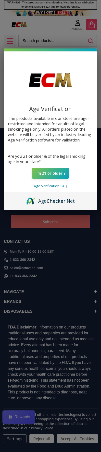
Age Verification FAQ (50, 186)
